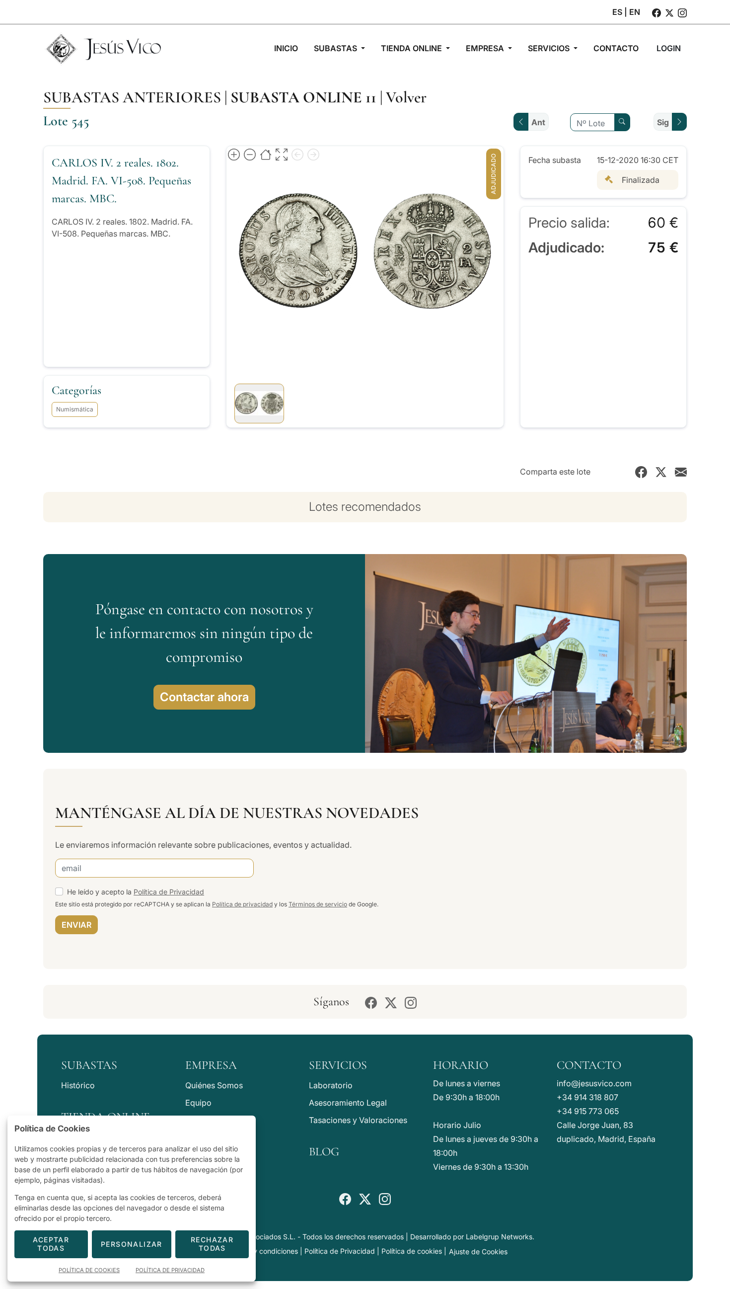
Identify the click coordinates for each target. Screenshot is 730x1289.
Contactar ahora (204, 697)
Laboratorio (331, 1085)
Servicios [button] (550, 48)
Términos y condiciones (260, 1251)
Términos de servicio (318, 904)
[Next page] (313, 154)
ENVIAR (76, 925)
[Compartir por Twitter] (661, 472)
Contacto (589, 1065)
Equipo (198, 1103)
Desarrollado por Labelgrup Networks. (472, 1236)
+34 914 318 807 (587, 1097)
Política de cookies (411, 1251)
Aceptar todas (51, 1243)
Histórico (78, 1085)
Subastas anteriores (132, 97)
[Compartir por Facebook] (641, 472)
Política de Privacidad (169, 891)
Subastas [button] (336, 48)
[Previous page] (297, 154)
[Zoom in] (234, 154)
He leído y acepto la (135, 891)
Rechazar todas (212, 1243)
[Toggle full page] (282, 154)
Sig (663, 122)
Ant (538, 122)
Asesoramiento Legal (348, 1103)
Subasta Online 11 (303, 97)
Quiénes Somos (214, 1085)
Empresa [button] (486, 48)
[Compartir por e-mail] (681, 472)
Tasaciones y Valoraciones (358, 1120)
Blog (324, 1151)
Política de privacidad (242, 904)
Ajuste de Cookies (478, 1251)
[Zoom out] (250, 154)
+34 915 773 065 (588, 1111)
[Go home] (266, 154)
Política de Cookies (89, 1270)
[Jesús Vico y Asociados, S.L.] (102, 48)
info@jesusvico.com (594, 1083)
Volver (406, 97)
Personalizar (131, 1244)
